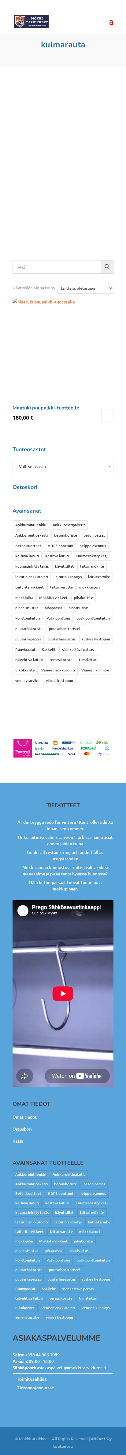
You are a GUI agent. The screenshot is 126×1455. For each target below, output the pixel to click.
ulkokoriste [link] (25, 670)
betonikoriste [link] (65, 535)
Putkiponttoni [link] (58, 618)
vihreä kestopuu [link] (59, 680)
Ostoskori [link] (22, 1129)
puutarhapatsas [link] (28, 639)
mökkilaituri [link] (89, 587)
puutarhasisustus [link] (61, 639)
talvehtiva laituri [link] (29, 659)
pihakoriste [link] (83, 597)
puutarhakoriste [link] (29, 628)
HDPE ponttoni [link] (60, 545)
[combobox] (63, 466)
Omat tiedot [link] (25, 1117)
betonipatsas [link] (94, 535)
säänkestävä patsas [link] (78, 649)
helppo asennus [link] (93, 545)
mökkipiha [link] (24, 597)
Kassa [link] (18, 1141)
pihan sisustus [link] (26, 607)
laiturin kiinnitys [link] (68, 576)
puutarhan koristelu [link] (66, 628)
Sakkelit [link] (49, 649)
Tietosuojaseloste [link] (35, 1387)
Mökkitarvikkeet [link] (53, 597)
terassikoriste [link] (61, 659)
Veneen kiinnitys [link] (95, 670)
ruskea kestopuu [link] (96, 639)
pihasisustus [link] (78, 607)
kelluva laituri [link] (27, 555)
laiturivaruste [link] (61, 587)
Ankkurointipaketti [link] (31, 535)
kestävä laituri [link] (57, 555)
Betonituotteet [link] (28, 545)
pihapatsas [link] (53, 607)
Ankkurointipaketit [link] (69, 524)
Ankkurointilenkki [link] (30, 524)
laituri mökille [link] (92, 566)
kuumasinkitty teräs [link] (32, 566)
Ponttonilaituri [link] (27, 618)
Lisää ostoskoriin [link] (107, 415)
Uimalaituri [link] (88, 659)
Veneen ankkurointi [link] (58, 670)
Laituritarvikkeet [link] (29, 587)
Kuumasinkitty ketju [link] (92, 555)
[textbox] (63, 466)
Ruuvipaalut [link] (25, 649)
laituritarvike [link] (99, 576)
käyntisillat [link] (64, 566)
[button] (111, 25)
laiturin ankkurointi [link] (31, 576)
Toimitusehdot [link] (31, 1379)
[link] (31, 21)
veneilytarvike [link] (27, 680)
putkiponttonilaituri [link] (93, 618)
